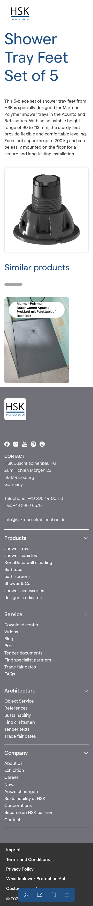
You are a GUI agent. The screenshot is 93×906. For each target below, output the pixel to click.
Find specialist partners (27, 660)
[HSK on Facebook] (7, 444)
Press (10, 645)
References (16, 708)
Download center (21, 624)
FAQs (9, 674)
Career (11, 777)
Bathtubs (13, 569)
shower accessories (24, 590)
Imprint (13, 849)
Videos (11, 631)
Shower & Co (17, 583)
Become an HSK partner (28, 812)
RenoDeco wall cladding (28, 562)
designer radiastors (23, 597)
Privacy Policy (20, 869)
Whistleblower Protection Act (35, 878)
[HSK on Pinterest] (33, 444)
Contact (12, 819)
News (10, 784)
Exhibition (14, 770)
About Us (13, 763)
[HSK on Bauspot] (42, 444)
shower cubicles (20, 555)
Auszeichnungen (21, 791)
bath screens (17, 576)
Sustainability (17, 715)
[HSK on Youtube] (24, 444)
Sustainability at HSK (24, 798)
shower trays (17, 548)
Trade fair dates (20, 667)
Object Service (19, 701)
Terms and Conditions (28, 859)
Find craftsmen (19, 722)
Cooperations (18, 805)
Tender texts (16, 729)
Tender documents (23, 653)
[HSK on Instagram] (15, 444)
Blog (8, 638)
